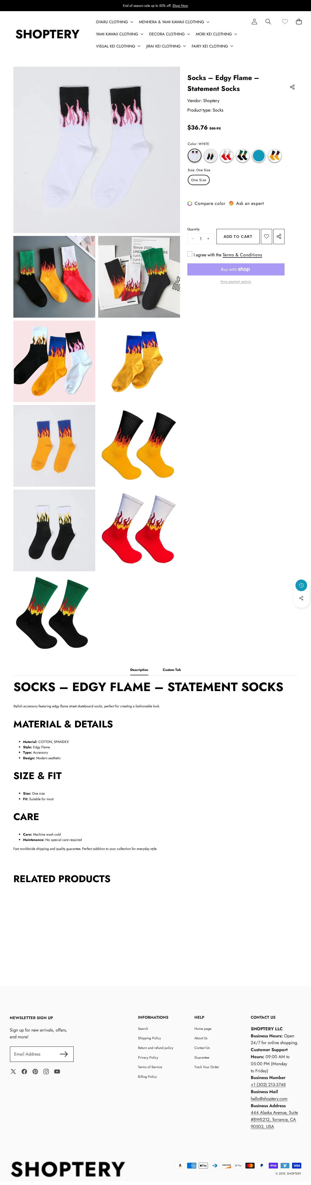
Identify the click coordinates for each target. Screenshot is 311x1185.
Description (139, 669)
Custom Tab (172, 669)
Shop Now (180, 5)
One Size (198, 179)
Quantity (193, 229)
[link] (284, 21)
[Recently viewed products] (301, 585)
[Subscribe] (63, 1054)
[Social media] (301, 598)
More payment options (236, 281)
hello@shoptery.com (269, 1099)
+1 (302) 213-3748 (268, 1084)
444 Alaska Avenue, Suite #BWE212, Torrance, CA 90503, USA (274, 1119)
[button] (268, 21)
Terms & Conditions (242, 255)
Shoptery (211, 100)
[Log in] (254, 21)
